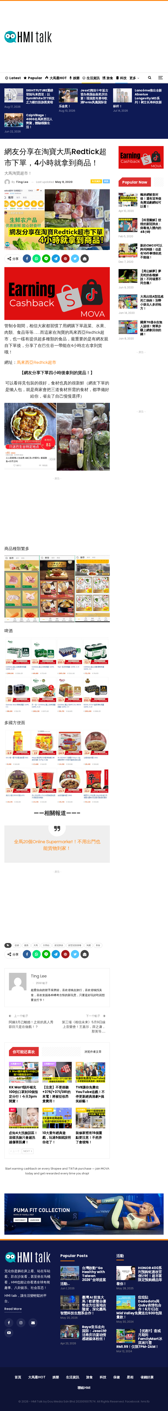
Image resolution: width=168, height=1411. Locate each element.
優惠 (26, 945)
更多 (133, 78)
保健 (116, 1377)
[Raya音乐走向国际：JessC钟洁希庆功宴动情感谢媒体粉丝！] (69, 1332)
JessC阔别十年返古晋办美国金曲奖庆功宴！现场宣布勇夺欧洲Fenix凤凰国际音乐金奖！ (83, 98)
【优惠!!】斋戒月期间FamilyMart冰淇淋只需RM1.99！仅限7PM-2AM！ (139, 1338)
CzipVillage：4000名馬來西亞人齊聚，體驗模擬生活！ (39, 121)
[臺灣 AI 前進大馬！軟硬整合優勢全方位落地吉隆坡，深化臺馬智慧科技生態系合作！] (69, 1302)
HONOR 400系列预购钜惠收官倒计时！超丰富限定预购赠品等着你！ (139, 1275)
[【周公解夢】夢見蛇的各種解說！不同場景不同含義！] (128, 276)
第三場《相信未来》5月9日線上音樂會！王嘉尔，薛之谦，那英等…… (83, 1027)
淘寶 (88, 945)
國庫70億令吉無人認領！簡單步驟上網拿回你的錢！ (151, 328)
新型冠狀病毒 (74, 945)
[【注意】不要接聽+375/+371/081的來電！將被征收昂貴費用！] (57, 1072)
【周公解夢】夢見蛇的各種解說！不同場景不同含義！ (150, 277)
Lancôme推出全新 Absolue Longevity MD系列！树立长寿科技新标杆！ (137, 98)
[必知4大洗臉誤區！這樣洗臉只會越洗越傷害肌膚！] (23, 1118)
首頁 (18, 1377)
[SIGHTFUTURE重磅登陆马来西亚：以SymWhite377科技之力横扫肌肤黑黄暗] (13, 95)
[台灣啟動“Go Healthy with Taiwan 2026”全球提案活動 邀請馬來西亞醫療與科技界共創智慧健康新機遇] (69, 1273)
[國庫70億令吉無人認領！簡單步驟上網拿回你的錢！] (128, 327)
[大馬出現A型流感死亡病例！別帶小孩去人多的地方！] (128, 302)
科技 (123, 78)
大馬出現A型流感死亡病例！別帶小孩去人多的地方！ (151, 302)
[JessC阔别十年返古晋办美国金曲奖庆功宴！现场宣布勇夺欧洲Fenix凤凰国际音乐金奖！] (68, 95)
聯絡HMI (84, 1387)
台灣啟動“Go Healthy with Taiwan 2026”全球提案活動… (83, 1275)
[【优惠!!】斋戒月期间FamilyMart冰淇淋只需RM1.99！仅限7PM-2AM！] (125, 1336)
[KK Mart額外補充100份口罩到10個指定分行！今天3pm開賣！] (23, 1072)
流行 (12, 1109)
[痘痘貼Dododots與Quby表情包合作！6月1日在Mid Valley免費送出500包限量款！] (125, 1302)
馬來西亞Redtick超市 (36, 362)
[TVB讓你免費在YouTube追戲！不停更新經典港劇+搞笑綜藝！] (90, 1072)
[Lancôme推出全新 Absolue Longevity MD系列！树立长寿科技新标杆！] (122, 95)
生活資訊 (93, 78)
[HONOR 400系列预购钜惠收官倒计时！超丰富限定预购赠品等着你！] (125, 1273)
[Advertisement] (114, 36)
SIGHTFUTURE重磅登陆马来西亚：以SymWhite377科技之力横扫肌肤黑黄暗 (40, 96)
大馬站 (46, 945)
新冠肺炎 (58, 945)
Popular (35, 78)
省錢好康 (147, 1377)
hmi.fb (145, 1401)
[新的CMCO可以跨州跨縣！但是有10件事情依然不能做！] (128, 250)
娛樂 (76, 78)
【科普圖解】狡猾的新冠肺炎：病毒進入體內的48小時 (150, 226)
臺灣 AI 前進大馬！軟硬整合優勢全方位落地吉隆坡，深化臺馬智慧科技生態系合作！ (83, 1305)
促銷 (17, 945)
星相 (130, 1377)
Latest (15, 78)
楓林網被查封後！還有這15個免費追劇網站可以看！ (150, 200)
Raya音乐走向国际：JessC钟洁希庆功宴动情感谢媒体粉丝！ (94, 1332)
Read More (13, 1309)
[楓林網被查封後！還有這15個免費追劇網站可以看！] (128, 200)
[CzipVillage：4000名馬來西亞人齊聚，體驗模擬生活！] (13, 120)
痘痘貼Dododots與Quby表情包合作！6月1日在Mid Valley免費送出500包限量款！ (139, 1307)
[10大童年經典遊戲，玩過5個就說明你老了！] (57, 1118)
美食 (98, 945)
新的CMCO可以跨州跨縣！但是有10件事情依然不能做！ (151, 251)
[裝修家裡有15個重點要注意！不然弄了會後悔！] (90, 1118)
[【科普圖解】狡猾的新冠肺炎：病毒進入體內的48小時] (128, 225)
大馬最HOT (58, 78)
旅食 (110, 78)
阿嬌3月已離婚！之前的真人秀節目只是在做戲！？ (31, 1024)
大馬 (35, 945)
